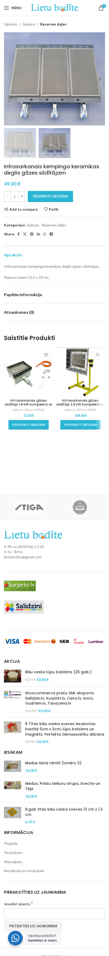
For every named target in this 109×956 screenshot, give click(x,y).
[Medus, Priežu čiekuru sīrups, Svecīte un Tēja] (12, 790)
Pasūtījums (13, 852)
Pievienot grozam (50, 196)
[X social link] (24, 234)
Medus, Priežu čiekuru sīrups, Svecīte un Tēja (62, 786)
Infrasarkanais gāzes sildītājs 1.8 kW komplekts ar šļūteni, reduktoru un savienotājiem (28, 406)
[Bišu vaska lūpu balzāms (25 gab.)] (12, 676)
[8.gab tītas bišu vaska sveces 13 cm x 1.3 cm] (12, 816)
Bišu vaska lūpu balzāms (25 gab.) (58, 672)
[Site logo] (54, 7)
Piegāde (11, 843)
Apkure (28, 24)
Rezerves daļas (53, 24)
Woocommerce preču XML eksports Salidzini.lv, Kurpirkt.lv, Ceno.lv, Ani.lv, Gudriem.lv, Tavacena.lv (59, 698)
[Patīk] (46, 354)
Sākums (10, 24)
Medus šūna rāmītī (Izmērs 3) (53, 763)
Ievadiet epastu (18, 903)
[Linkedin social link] (38, 234)
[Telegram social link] (51, 234)
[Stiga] (29, 507)
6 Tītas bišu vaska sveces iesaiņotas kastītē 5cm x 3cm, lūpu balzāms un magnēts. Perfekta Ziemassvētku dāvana (64, 729)
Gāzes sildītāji (34, 410)
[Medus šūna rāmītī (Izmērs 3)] (12, 767)
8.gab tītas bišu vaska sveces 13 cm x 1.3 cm (64, 812)
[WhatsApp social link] (45, 234)
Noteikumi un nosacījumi (24, 870)
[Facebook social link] (18, 234)
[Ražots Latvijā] (79, 507)
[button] (9, 79)
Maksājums (13, 861)
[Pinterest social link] (31, 234)
